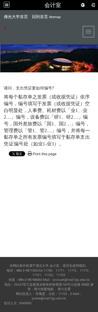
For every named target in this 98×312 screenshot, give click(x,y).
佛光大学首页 (16, 16)
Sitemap (55, 17)
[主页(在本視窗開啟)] (3, 30)
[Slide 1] (91, 65)
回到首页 (40, 16)
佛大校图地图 (44, 289)
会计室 (52, 5)
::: (1, 16)
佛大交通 (64, 289)
